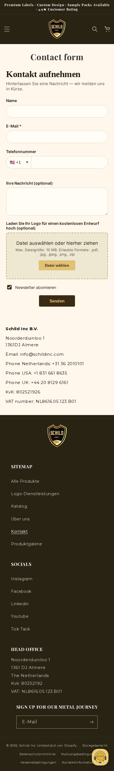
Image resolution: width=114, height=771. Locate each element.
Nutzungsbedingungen (80, 754)
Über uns (20, 518)
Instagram (21, 578)
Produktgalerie (26, 543)
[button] (7, 29)
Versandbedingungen (38, 762)
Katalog (19, 506)
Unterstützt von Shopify (57, 745)
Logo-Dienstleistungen (35, 493)
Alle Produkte (25, 481)
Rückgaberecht (95, 745)
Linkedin (20, 603)
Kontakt (19, 531)
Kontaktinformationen (80, 762)
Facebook (21, 591)
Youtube (19, 616)
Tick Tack (20, 629)
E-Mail (29, 721)
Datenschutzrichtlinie (37, 754)
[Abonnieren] (91, 722)
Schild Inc (27, 745)
